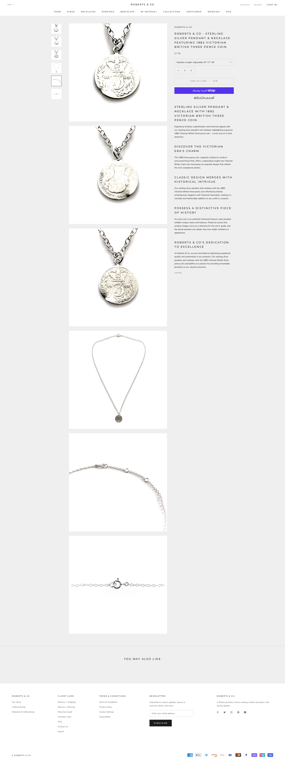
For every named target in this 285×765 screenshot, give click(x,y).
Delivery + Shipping (67, 702)
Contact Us (63, 726)
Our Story (16, 702)
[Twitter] (188, 272)
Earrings (108, 12)
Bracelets (128, 12)
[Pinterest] (192, 272)
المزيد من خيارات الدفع (204, 97)
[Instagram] (231, 712)
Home (57, 12)
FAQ (228, 12)
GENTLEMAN (194, 12)
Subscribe (161, 723)
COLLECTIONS (171, 12)
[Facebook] (185, 272)
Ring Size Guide (65, 712)
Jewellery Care (64, 716)
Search (258, 5)
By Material (149, 12)
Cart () (272, 5)
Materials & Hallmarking (23, 712)
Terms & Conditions (108, 702)
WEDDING (214, 12)
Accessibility (104, 716)
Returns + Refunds (66, 707)
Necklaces (88, 12)
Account (245, 5)
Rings (71, 12)
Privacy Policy (105, 707)
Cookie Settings (106, 712)
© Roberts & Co (21, 755)
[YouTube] (245, 712)
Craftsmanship (18, 707)
